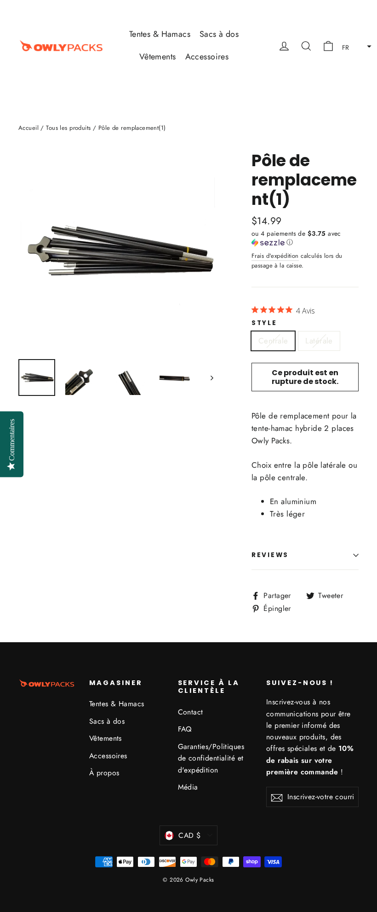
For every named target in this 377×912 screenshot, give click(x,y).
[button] (354, 46)
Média (188, 787)
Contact (190, 712)
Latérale (318, 340)
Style (264, 323)
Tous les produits (68, 127)
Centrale (273, 340)
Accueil (28, 127)
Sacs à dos (219, 34)
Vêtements (157, 57)
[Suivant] (211, 377)
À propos (104, 772)
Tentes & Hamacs (159, 34)
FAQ (185, 729)
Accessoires (207, 57)
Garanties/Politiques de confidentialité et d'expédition (211, 758)
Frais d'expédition (275, 255)
